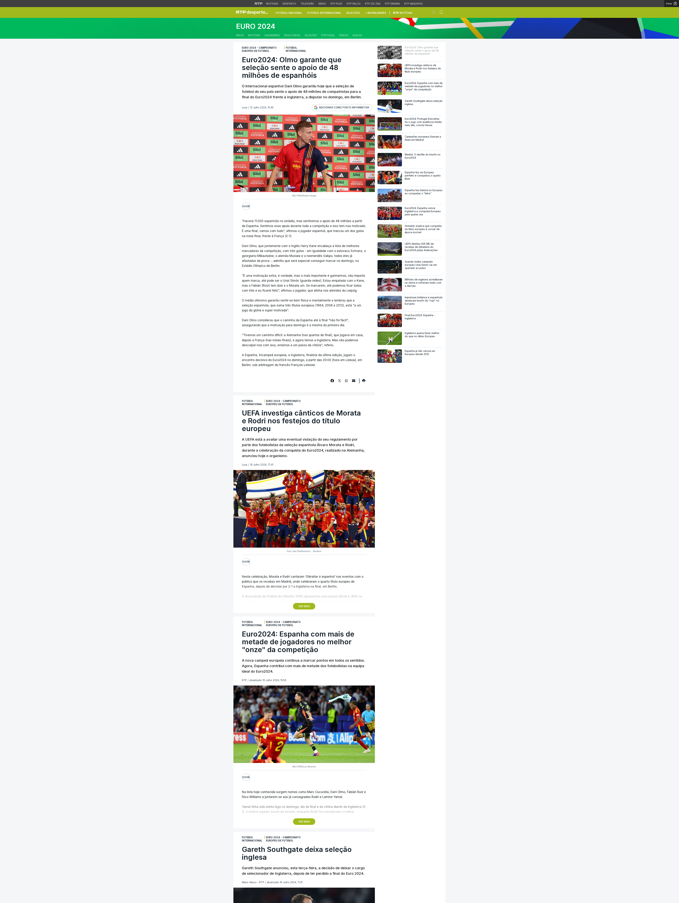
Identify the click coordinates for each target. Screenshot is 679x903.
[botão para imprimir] (363, 382)
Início (240, 35)
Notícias (272, 3)
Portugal (328, 35)
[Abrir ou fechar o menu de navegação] (440, 12)
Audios (357, 35)
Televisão (307, 3)
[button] (434, 12)
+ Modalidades (375, 12)
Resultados (292, 35)
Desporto (289, 3)
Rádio (322, 3)
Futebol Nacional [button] (289, 12)
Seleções (310, 35)
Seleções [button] (353, 12)
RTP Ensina (392, 3)
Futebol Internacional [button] (324, 12)
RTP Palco (354, 3)
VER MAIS (304, 606)
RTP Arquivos (413, 3)
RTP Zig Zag (373, 3)
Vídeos (343, 35)
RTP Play (336, 3)
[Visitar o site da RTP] (259, 3)
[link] (253, 12)
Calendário (272, 35)
